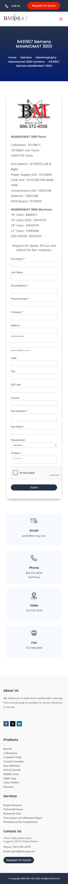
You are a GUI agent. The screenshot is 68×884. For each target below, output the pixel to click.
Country (15, 397)
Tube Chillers (11, 782)
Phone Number (20, 298)
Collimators (10, 753)
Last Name (17, 272)
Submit (34, 487)
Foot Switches (11, 765)
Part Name (17, 426)
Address (15, 325)
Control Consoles (13, 761)
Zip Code (16, 384)
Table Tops (9, 778)
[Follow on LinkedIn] (19, 723)
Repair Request (12, 805)
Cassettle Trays (12, 757)
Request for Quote (43, 5)
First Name (18, 259)
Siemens (8, 786)
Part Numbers (19, 411)
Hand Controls (12, 769)
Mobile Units (10, 774)
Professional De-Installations (20, 822)
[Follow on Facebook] (6, 723)
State (14, 358)
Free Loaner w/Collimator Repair (22, 817)
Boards (7, 748)
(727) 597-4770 (22, 846)
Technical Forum (13, 809)
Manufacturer (18, 440)
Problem (16, 453)
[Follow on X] (12, 723)
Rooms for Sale (12, 813)
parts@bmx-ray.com (23, 851)
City (13, 371)
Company (17, 312)
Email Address (19, 285)
